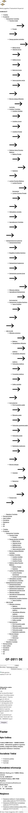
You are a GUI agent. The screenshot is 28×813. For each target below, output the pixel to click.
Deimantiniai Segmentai (16, 263)
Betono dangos (14, 464)
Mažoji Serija (16, 47)
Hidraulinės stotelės (15, 212)
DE (4, 526)
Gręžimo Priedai (17, 132)
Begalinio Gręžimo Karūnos (17, 253)
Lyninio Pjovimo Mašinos (16, 181)
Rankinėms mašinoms (18, 446)
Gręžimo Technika (14, 109)
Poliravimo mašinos (18, 364)
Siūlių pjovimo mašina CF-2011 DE (6, 688)
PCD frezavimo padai (18, 405)
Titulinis (5, 15)
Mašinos (14, 341)
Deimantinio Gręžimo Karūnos (18, 302)
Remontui (15, 481)
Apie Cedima (7, 518)
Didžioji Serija (16, 60)
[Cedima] (4, 2)
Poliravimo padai (17, 436)
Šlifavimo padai (16, 415)
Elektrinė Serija (17, 70)
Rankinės (15, 171)
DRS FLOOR (9, 331)
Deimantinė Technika (12, 19)
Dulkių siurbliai (16, 384)
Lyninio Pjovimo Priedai (19, 193)
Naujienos (6, 522)
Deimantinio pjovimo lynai (17, 273)
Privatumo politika (8, 759)
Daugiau (3, 722)
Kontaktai (6, 520)
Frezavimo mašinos (18, 374)
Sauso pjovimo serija (18, 80)
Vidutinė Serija (16, 49)
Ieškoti (16, 665)
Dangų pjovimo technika (16, 39)
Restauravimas (7, 516)
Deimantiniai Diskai (15, 242)
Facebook (6, 761)
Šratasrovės (13, 498)
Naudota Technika (11, 514)
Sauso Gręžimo (16, 304)
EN (4, 524)
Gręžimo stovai (16, 121)
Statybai (15, 473)
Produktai (6, 17)
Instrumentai (13, 403)
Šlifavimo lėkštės (14, 290)
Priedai (14, 29)
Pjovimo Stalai (13, 21)
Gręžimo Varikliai (17, 111)
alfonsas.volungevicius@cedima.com (10, 783)
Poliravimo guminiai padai (20, 425)
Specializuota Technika (16, 222)
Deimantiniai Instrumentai (14, 241)
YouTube (5, 763)
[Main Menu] (0, 2)
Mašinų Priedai (16, 154)
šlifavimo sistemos (14, 333)
